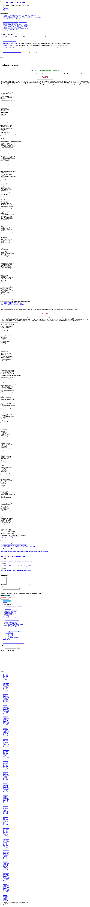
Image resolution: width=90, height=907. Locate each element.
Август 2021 (5, 738)
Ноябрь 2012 (5, 853)
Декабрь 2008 (6, 887)
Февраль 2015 (6, 823)
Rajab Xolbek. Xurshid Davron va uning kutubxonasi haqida (15, 22)
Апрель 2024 (5, 703)
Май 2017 (5, 794)
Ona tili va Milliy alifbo (12, 626)
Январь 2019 (5, 772)
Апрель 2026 (5, 678)
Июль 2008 (5, 892)
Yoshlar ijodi (10, 632)
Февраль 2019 (6, 770)
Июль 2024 (5, 700)
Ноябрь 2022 (5, 721)
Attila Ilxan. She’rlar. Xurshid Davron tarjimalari (12, 20)
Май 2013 (5, 846)
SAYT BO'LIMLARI (7, 601)
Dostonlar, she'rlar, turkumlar (11, 611)
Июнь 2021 (5, 740)
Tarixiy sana (7, 642)
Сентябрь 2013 (6, 842)
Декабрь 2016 (6, 799)
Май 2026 (5, 677)
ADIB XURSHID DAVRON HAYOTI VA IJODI (13, 606)
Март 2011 (5, 868)
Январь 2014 (5, 837)
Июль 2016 (5, 805)
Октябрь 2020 (6, 748)
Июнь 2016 (5, 806)
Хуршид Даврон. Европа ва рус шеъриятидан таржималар (12, 304)
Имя (1, 586)
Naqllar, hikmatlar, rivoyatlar (13, 637)
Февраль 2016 (6, 810)
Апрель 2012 (5, 861)
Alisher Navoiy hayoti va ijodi (11, 617)
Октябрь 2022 (6, 722)
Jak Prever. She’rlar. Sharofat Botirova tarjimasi (9, 537)
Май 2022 (5, 728)
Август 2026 (5, 674)
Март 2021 (5, 743)
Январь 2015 (5, 824)
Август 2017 (5, 790)
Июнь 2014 (5, 832)
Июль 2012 (5, 857)
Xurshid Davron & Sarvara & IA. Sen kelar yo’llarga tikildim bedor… (16, 25)
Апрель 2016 (5, 808)
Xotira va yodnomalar (12, 629)
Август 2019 (5, 764)
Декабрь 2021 (6, 733)
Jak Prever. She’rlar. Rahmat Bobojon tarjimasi (9, 536)
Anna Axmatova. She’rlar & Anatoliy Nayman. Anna (13, 29)
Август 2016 (5, 803)
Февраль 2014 (6, 836)
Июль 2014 (5, 831)
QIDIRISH (5, 602)
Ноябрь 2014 (5, 826)
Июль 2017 (5, 791)
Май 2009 (5, 883)
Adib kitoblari (8, 609)
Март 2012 (5, 862)
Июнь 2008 (5, 893)
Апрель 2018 (5, 781)
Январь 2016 (5, 811)
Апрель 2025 (5, 690)
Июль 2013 (5, 844)
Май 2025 (5, 689)
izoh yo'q (28, 67)
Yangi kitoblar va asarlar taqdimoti (14, 631)
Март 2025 (5, 691)
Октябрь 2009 (6, 877)
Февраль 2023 (6, 718)
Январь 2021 (5, 745)
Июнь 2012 (5, 858)
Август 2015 (5, 817)
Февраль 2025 (6, 692)
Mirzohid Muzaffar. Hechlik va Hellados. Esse (12, 18)
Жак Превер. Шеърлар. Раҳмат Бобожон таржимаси (11, 302)
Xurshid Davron (24, 544)
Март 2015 (5, 822)
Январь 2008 (5, 899)
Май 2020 (5, 754)
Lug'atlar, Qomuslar (11, 635)
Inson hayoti (10, 634)
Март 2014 (5, 835)
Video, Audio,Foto (9, 638)
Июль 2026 (5, 675)
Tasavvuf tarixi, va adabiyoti (13, 621)
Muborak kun (8, 640)
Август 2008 (5, 891)
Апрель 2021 (5, 742)
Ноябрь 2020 (5, 747)
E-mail (1, 588)
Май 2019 (5, 767)
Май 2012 (5, 859)
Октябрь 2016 (6, 801)
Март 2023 (5, 717)
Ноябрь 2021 (5, 734)
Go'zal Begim (6, 544)
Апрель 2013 (5, 847)
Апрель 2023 (5, 716)
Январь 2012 (5, 864)
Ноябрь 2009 (5, 876)
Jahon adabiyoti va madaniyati (12, 67)
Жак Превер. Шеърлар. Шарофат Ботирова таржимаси (11, 303)
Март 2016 (5, 809)
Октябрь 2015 (6, 814)
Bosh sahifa (5, 7)
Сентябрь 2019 (6, 763)
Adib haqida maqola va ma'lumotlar (12, 607)
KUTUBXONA (6, 616)
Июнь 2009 (5, 881)
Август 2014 (5, 830)
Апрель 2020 (5, 755)
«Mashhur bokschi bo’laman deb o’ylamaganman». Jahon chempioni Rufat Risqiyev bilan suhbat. (22, 17)
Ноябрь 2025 (5, 684)
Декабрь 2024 (6, 695)
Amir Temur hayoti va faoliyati (11, 618)
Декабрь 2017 (6, 786)
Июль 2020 (5, 752)
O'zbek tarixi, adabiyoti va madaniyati (12, 625)
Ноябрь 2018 (5, 774)
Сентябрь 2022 (6, 723)
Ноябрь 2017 (5, 787)
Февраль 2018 (6, 784)
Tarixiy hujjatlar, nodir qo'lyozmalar (15, 628)
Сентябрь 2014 (6, 829)
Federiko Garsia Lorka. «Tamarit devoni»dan (11, 31)
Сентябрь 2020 (6, 750)
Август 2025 (5, 687)
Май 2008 (5, 895)
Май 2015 (5, 820)
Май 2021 (5, 741)
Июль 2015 (5, 818)
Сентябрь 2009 (6, 878)
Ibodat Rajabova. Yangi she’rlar (9, 30)
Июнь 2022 (5, 727)
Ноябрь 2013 (5, 840)
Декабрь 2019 (6, 759)
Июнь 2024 (5, 701)
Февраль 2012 (6, 863)
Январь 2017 (5, 798)
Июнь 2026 (5, 676)
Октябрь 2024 (6, 697)
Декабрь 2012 (6, 852)
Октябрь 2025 (6, 685)
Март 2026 (5, 679)
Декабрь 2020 (6, 746)
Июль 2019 (5, 765)
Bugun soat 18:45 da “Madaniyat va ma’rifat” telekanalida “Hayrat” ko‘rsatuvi (18, 16)
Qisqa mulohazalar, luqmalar (10, 613)
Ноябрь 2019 (5, 761)
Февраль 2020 (6, 757)
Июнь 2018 (5, 779)
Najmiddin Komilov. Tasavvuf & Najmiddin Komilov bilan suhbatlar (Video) (18, 19)
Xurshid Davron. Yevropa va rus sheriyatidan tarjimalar (11, 538)
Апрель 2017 (5, 795)
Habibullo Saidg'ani (13, 544)
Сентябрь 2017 (6, 789)
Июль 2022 (5, 725)
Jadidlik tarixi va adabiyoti (10, 622)
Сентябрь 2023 (6, 711)
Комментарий (3, 584)
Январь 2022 (5, 732)
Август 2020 (5, 751)
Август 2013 (5, 843)
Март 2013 (5, 848)
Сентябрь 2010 (6, 870)
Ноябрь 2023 (5, 709)
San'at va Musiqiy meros (12, 627)
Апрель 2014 (5, 834)
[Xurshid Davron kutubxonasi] (13, 2)
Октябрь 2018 (6, 775)
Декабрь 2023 (6, 708)
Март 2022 (5, 730)
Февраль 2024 (6, 706)
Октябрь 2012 (6, 854)
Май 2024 (5, 702)
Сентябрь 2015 (6, 816)
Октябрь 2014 (6, 828)
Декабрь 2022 (6, 720)
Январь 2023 (5, 719)
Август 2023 (5, 712)
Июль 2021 (5, 739)
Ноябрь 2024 (5, 696)
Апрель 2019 (5, 768)
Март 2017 (5, 796)
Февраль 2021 (6, 744)
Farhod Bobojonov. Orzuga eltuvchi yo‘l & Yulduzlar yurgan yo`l (15, 28)
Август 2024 (5, 699)
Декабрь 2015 (6, 812)
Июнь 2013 (5, 845)
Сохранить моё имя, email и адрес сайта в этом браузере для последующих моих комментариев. (22, 593)
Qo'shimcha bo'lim (9, 633)
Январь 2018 (5, 785)
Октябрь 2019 (6, 762)
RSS (4, 10)
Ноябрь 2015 (5, 813)
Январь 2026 (5, 681)
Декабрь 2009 (6, 875)
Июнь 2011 (5, 866)
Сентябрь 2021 (6, 736)
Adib (4, 67)
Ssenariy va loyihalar (9, 614)
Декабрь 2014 (6, 825)
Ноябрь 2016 (5, 800)
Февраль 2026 (6, 680)
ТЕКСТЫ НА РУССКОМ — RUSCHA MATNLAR (13, 643)
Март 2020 (5, 756)
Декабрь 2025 (6, 683)
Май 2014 (5, 833)
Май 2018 (5, 780)
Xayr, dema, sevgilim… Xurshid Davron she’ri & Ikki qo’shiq (15, 26)
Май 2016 (5, 807)
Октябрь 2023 (6, 710)
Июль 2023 (5, 713)
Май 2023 (5, 714)
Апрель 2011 (5, 867)
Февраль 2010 (6, 873)
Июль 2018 (5, 778)
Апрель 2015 (5, 821)
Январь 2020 (5, 758)
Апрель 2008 (5, 896)
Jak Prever (19, 544)
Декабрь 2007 (6, 900)
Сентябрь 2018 (6, 776)
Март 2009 (5, 884)
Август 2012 (5, 856)
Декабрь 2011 (6, 865)
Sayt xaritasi (5, 8)
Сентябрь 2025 (6, 686)
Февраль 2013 (6, 850)
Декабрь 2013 (6, 839)
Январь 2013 (5, 851)
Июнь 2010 (5, 872)
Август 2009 (5, 879)
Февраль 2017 (6, 797)
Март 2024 (5, 705)
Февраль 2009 (6, 885)
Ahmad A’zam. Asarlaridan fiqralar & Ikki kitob (12, 27)
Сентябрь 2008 (6, 890)
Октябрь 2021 (6, 735)
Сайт (1, 591)
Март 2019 (5, 769)
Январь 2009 (5, 886)
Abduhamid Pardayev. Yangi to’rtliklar (10, 23)
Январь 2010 (5, 874)
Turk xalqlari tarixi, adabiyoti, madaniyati (16, 624)
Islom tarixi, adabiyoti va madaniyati (12, 620)
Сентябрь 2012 (6, 855)
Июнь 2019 (5, 766)
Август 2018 (5, 777)
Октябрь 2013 (6, 841)
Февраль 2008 (6, 898)
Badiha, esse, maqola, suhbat (11, 610)
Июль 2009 (5, 880)
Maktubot (10, 636)
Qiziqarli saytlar (6, 9)
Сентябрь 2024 (6, 698)
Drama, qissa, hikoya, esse (10, 612)
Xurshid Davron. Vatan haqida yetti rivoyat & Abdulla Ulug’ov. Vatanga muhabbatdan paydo (21, 15)
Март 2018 (5, 783)
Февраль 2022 (6, 731)
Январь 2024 (5, 707)
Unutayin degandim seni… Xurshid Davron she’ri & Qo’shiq (15, 24)
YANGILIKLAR (6, 639)
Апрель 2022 (5, 729)
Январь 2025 (5, 694)
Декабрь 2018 (6, 773)
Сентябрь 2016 (6, 802)
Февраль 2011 (6, 869)
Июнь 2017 (5, 792)
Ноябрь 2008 (5, 888)
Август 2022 (5, 724)
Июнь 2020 (5, 753)
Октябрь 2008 (6, 889)
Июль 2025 (5, 688)
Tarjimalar (20, 67)
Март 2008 (5, 897)
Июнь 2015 (5, 819)
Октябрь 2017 (6, 788)
